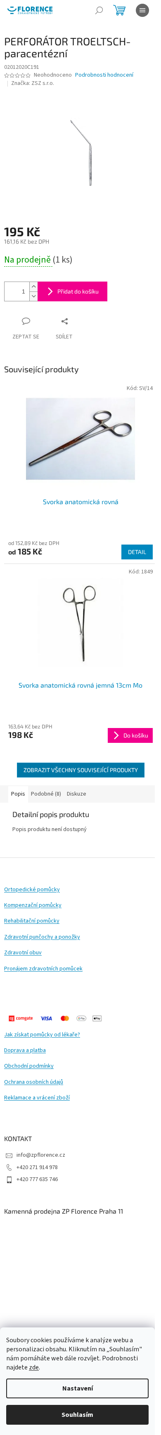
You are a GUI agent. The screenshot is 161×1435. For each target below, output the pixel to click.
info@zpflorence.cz (41, 1155)
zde (34, 1367)
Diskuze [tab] (76, 794)
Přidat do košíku (78, 291)
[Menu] (142, 10)
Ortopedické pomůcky (32, 890)
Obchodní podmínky (29, 1066)
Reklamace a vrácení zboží (37, 1098)
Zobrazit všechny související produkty (81, 769)
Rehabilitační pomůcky (31, 921)
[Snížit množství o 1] (33, 296)
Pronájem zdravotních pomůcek (43, 969)
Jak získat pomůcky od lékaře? (42, 1035)
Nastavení (77, 1388)
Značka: (32, 83)
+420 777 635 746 (37, 1179)
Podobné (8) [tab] (46, 794)
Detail (137, 551)
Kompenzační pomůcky (33, 905)
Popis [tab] (18, 794)
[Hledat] (99, 10)
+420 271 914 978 (37, 1167)
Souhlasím (77, 1414)
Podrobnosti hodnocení (104, 75)
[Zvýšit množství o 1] (33, 286)
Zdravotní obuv (23, 953)
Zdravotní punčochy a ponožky (42, 937)
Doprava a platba (25, 1051)
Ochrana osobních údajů (33, 1082)
